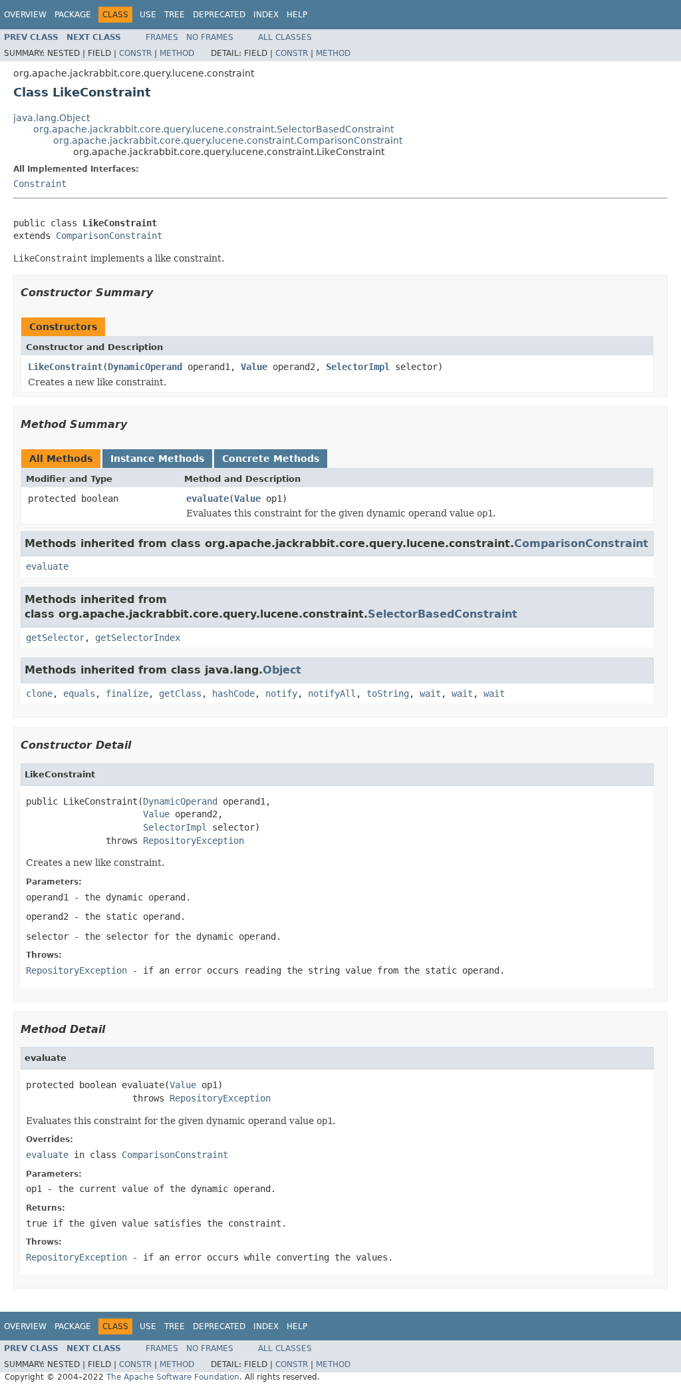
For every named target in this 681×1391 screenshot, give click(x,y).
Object (282, 670)
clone (39, 693)
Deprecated (219, 14)
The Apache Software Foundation (172, 1377)
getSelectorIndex (137, 637)
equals (79, 693)
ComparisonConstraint (109, 235)
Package (73, 14)
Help (297, 14)
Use (148, 14)
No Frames (209, 37)
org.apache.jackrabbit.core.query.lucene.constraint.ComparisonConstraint (227, 140)
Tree (174, 14)
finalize (127, 693)
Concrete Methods (270, 458)
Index (266, 14)
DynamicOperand (145, 366)
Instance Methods (157, 458)
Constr (135, 53)
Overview (25, 14)
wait (430, 693)
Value (254, 366)
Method (177, 53)
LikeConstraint (65, 366)
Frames (162, 37)
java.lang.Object (51, 117)
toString (387, 693)
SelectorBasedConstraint (442, 614)
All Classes (285, 37)
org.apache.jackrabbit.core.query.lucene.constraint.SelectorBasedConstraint (213, 129)
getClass (180, 693)
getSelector (55, 637)
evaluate (207, 498)
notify (281, 693)
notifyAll (332, 693)
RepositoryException (193, 840)
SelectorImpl (358, 366)
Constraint (40, 183)
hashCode (233, 693)
